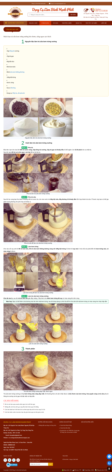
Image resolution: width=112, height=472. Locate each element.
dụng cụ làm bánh (73, 459)
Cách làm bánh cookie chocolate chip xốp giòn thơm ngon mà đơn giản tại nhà (24, 412)
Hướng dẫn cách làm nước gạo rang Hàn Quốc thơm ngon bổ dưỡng (22, 407)
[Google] (10, 460)
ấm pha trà (21, 93)
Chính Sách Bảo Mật (65, 428)
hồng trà (11, 51)
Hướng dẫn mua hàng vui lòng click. (47, 425)
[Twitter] (14, 460)
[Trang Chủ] (15, 12)
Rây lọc (15, 93)
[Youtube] (18, 460)
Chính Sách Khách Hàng (66, 425)
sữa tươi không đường (17, 72)
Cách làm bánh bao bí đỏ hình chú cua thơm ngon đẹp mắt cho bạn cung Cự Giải (25, 409)
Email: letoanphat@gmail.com (58, 3)
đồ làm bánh (66, 459)
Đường (13, 88)
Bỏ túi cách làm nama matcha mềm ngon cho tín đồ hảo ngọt (20, 404)
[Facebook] (6, 460)
